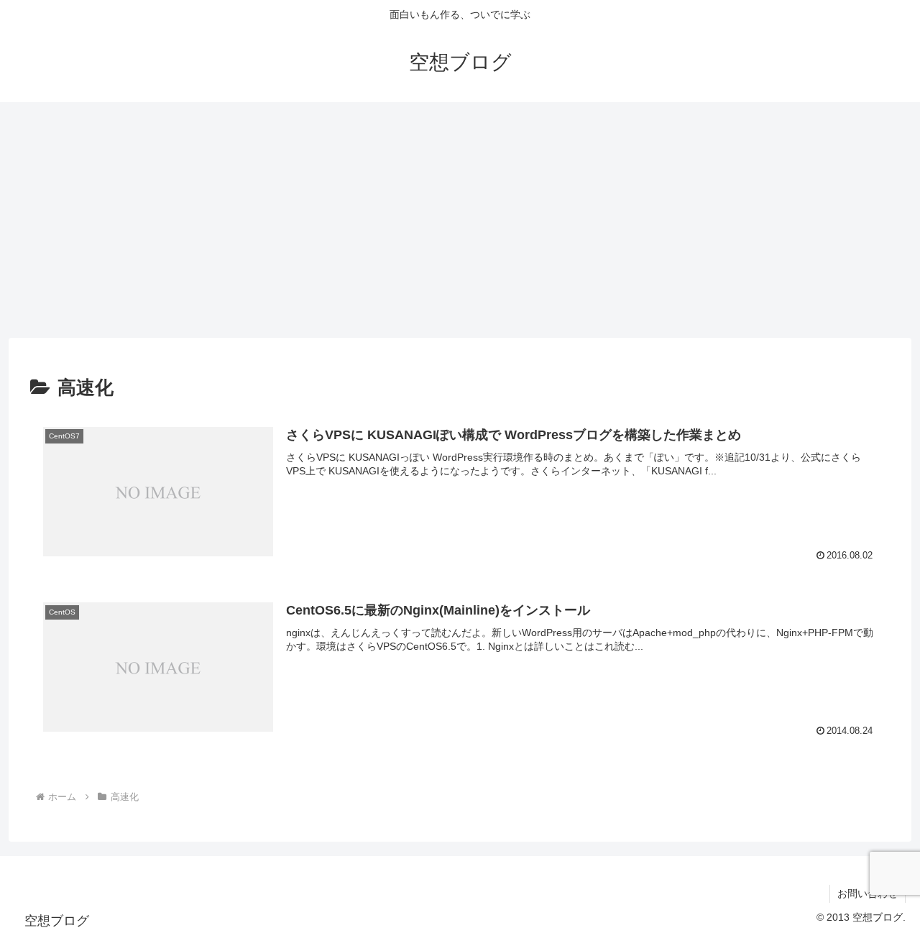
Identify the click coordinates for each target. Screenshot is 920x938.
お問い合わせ (867, 893)
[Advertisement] (460, 220)
